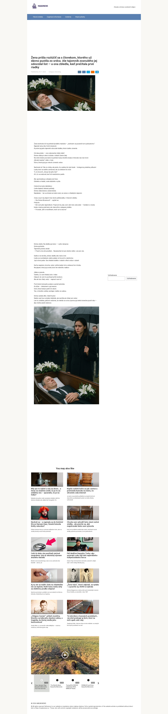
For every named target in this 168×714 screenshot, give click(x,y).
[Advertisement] (84, 36)
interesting (58, 72)
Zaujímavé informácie (54, 17)
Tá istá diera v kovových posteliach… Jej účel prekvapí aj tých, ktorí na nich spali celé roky (82, 618)
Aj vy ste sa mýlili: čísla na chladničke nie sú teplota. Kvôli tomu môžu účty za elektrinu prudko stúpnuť (47, 587)
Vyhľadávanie (112, 275)
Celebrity (68, 17)
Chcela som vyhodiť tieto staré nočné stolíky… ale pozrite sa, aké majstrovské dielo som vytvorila (83, 524)
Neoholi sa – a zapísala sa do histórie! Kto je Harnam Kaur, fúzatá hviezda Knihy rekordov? (47, 524)
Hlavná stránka (38, 17)
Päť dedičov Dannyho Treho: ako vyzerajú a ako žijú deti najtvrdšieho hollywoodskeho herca (82, 555)
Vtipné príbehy (80, 17)
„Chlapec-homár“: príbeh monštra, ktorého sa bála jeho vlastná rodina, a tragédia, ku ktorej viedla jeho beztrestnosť (47, 619)
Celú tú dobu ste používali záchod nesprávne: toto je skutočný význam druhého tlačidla (46, 555)
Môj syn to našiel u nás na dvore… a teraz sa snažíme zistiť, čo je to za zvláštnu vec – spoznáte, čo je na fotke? (46, 492)
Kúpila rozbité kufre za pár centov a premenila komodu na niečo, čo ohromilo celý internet (82, 491)
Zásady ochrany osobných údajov (124, 7)
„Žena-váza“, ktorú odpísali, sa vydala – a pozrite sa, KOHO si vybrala (83, 586)
